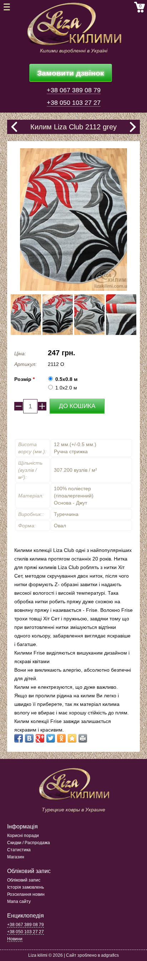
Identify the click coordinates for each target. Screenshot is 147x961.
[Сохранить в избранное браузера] (72, 738)
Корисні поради (23, 835)
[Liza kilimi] (73, 24)
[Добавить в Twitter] (50, 738)
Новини (14, 938)
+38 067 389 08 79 (74, 90)
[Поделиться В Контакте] (29, 738)
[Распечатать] (82, 738)
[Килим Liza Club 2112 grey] (26, 314)
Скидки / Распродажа (28, 842)
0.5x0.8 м (66, 379)
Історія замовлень (25, 887)
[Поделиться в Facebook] (18, 738)
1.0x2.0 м (66, 388)
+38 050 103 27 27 (74, 102)
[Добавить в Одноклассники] (61, 738)
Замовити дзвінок (70, 73)
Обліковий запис (23, 880)
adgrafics (110, 955)
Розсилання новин (26, 894)
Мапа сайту (19, 901)
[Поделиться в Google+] (40, 738)
